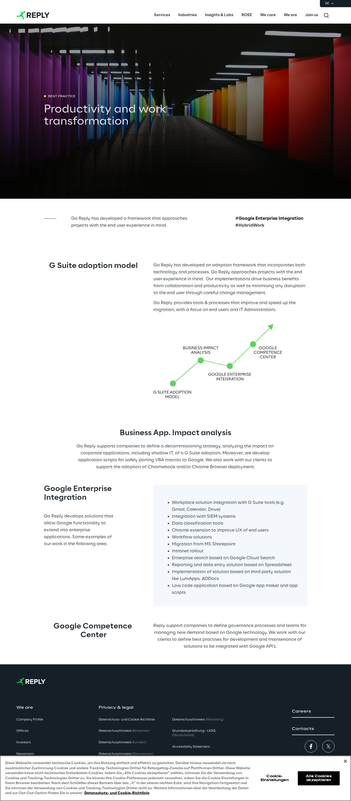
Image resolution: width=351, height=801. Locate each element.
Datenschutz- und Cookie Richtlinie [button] (127, 719)
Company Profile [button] (29, 719)
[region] (175, 778)
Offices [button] (22, 731)
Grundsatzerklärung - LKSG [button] (194, 733)
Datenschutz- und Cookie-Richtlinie (116, 793)
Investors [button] (23, 742)
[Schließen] (345, 761)
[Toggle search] (326, 15)
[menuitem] (162, 15)
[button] (313, 711)
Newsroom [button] (25, 754)
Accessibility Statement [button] (191, 746)
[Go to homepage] (33, 15)
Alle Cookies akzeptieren (318, 778)
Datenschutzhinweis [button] (124, 731)
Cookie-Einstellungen (275, 778)
